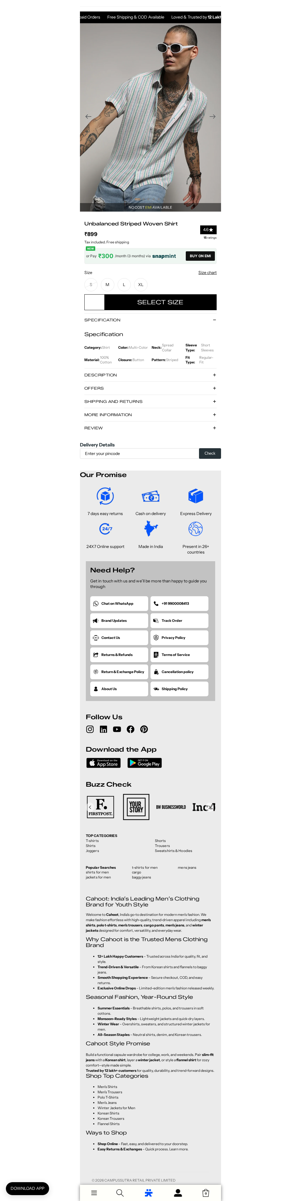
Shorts (160, 840)
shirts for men (97, 872)
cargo (136, 872)
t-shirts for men (145, 867)
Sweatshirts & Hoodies (173, 850)
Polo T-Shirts (108, 1097)
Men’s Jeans (107, 1102)
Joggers (92, 850)
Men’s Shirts (107, 1086)
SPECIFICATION (102, 320)
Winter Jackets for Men (116, 1108)
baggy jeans (141, 877)
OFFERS (94, 388)
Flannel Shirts (109, 1124)
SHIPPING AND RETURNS (113, 401)
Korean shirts (162, 967)
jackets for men (98, 877)
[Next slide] (214, 117)
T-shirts (92, 840)
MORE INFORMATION (108, 414)
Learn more (178, 1149)
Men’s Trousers (110, 1092)
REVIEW (93, 428)
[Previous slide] (86, 117)
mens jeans (187, 867)
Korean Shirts (108, 1113)
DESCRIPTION (100, 375)
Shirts (91, 845)
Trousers (162, 845)
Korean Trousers (111, 1118)
